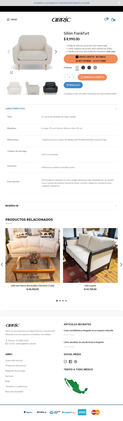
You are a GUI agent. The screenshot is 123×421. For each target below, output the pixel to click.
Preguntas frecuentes (15, 365)
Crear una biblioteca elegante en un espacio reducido (88, 330)
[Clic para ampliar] (11, 73)
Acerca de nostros (14, 360)
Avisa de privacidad (14, 391)
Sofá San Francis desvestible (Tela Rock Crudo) (32, 285)
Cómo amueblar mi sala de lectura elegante (84, 342)
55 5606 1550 (21, 340)
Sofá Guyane (90, 285)
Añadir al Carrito (93, 77)
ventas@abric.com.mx (26, 343)
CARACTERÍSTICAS (15, 108)
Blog (7, 381)
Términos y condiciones (16, 386)
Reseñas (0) (11, 205)
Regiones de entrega (15, 370)
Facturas (9, 376)
